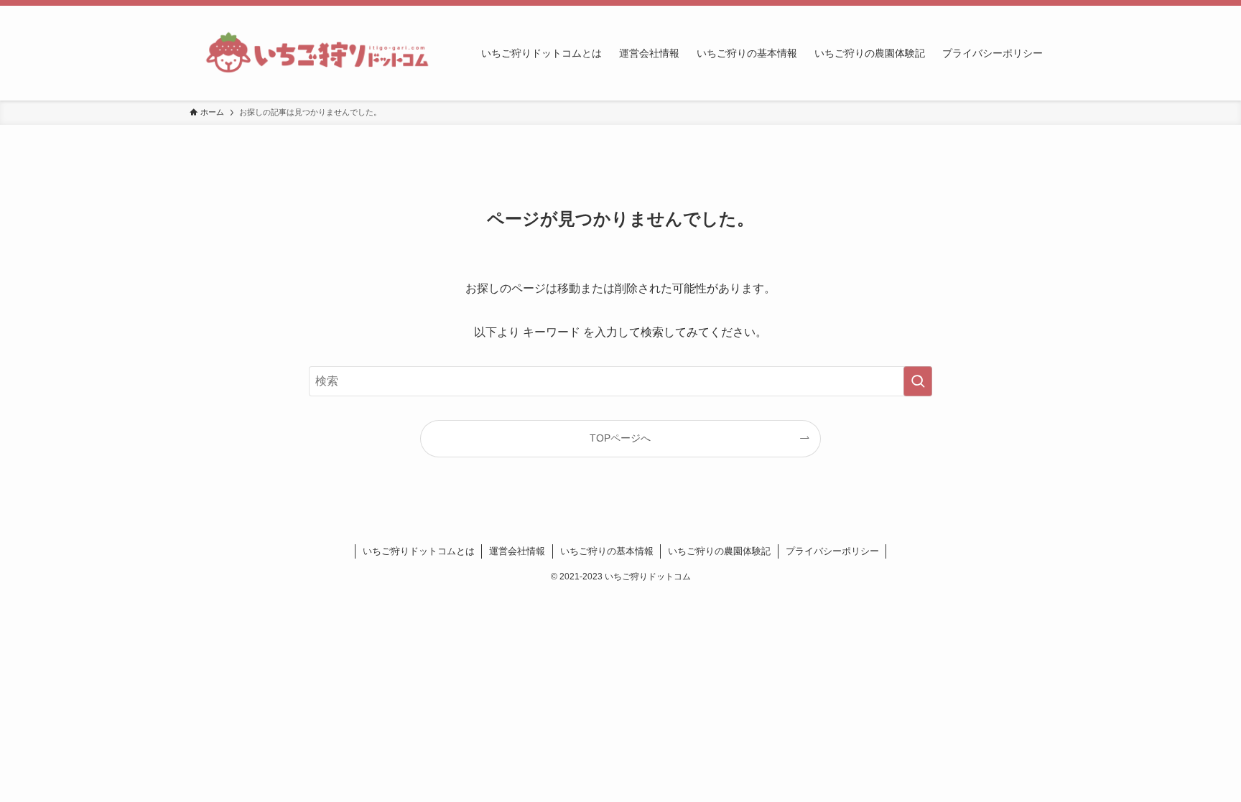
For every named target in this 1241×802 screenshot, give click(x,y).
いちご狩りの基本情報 (607, 551)
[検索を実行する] (917, 381)
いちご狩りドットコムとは (419, 551)
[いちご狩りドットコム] (317, 53)
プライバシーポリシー (832, 551)
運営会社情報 (517, 551)
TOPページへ (620, 438)
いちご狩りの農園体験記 (719, 551)
